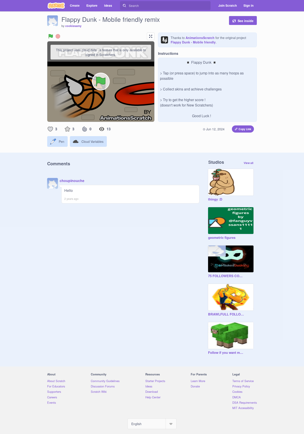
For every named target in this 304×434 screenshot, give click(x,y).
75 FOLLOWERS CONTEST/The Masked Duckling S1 (226, 276)
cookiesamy (73, 26)
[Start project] (50, 36)
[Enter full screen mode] (150, 36)
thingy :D (215, 199)
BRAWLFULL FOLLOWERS (226, 314)
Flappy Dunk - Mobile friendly (193, 42)
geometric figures (221, 238)
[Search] (124, 5)
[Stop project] (57, 36)
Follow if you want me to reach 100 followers (226, 353)
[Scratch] (56, 5)
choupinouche (72, 180)
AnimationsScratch (200, 37)
